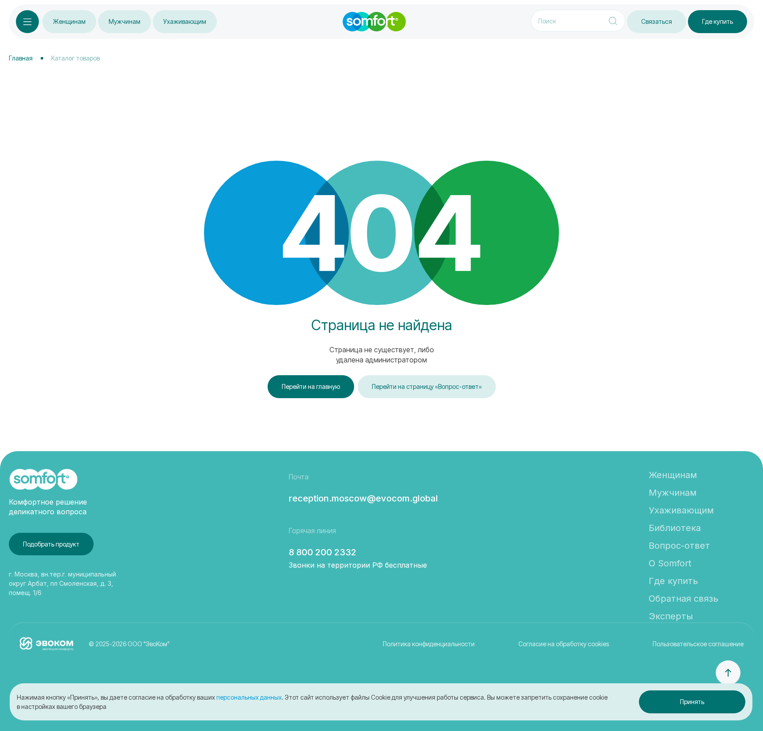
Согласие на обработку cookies (563, 644)
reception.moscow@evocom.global (363, 498)
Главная (21, 58)
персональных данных (249, 697)
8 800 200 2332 (322, 552)
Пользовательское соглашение (698, 644)
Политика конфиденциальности (429, 644)
